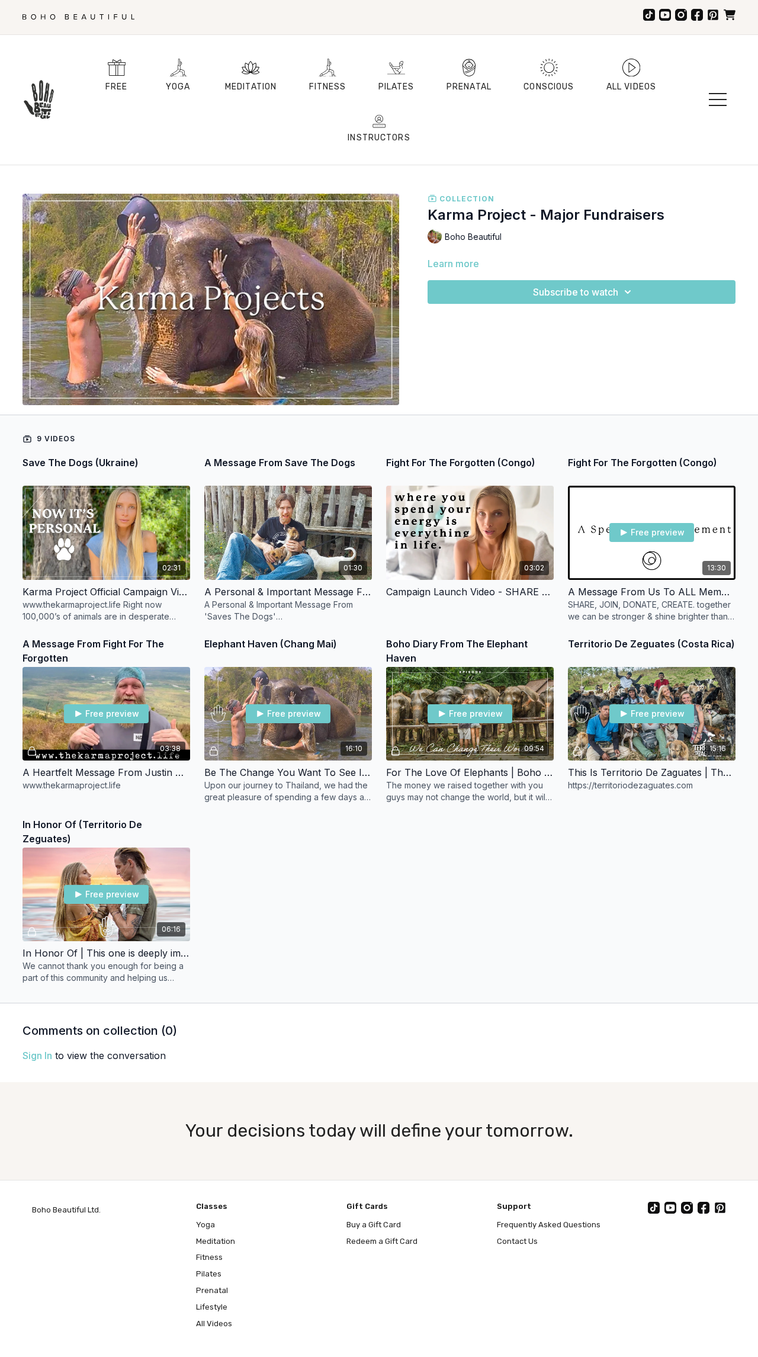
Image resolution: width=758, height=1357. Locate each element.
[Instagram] (681, 15)
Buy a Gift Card (373, 1224)
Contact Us (517, 1241)
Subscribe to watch (575, 292)
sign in (37, 1055)
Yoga (205, 1224)
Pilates (208, 1273)
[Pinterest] (713, 15)
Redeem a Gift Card (381, 1241)
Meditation (215, 1241)
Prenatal (212, 1290)
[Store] (729, 15)
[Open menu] (717, 99)
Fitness (209, 1257)
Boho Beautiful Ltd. (66, 1209)
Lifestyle (211, 1307)
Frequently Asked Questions (548, 1224)
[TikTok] (649, 15)
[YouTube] (665, 15)
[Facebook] (697, 15)
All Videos (214, 1323)
